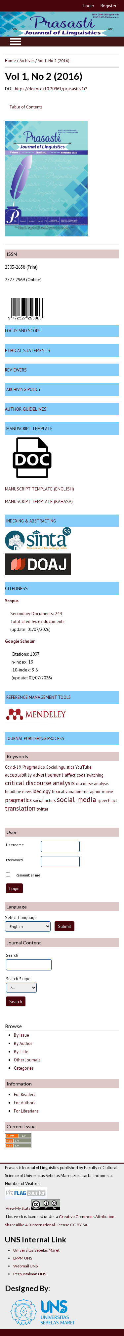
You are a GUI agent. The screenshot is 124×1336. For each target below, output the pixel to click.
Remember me (28, 875)
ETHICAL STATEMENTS (27, 350)
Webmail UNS (25, 1265)
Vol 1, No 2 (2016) (53, 60)
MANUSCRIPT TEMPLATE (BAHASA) (39, 501)
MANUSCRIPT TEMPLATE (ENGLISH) (39, 489)
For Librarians (26, 1111)
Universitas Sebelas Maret (36, 1250)
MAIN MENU (15, 41)
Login (88, 6)
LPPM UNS (22, 1258)
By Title (21, 1051)
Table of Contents (26, 107)
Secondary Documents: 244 (36, 613)
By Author (23, 1043)
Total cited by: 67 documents (37, 621)
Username (15, 844)
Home (10, 60)
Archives (27, 60)
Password (14, 859)
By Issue (21, 1035)
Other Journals (27, 1060)
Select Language (21, 917)
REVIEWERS (16, 370)
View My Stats (18, 1208)
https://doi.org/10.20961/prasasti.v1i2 (51, 89)
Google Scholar (20, 641)
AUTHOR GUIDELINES (26, 409)
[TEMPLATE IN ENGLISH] (32, 477)
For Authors (24, 1103)
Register (109, 6)
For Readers (24, 1094)
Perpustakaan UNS (29, 1273)
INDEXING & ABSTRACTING (31, 520)
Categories (24, 1068)
